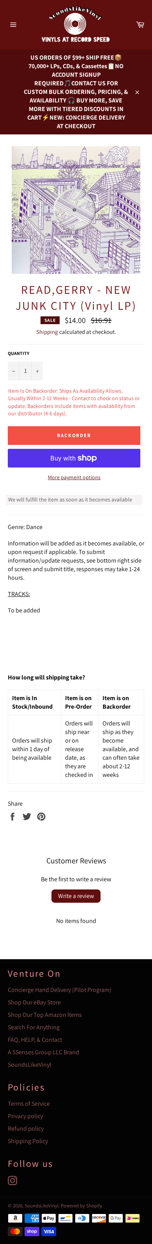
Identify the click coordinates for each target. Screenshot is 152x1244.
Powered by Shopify (81, 1205)
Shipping (47, 331)
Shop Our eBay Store (34, 1002)
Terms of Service (29, 1103)
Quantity (18, 353)
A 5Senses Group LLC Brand (43, 1052)
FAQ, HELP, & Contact (35, 1040)
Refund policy (26, 1128)
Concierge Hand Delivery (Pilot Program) (59, 990)
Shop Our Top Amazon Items (45, 1015)
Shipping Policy (28, 1141)
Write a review (76, 896)
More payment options (74, 477)
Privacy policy (25, 1116)
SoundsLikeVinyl (29, 1064)
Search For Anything (34, 1027)
